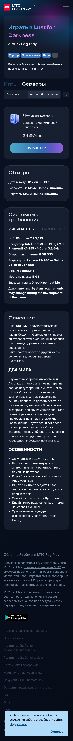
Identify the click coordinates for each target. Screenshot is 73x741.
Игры (10, 84)
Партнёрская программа (21, 665)
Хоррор (14, 55)
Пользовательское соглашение (25, 631)
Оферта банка (14, 638)
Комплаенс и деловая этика (23, 672)
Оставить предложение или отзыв (27, 687)
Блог (7, 710)
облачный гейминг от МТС (42, 567)
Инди (46, 55)
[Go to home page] (31, 7)
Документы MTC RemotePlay (23, 680)
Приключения (31, 55)
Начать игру (36, 147)
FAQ (6, 695)
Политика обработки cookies (24, 657)
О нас (7, 702)
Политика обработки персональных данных (19, 648)
